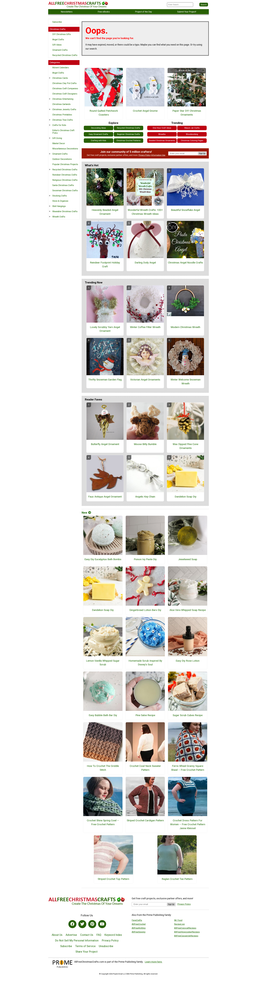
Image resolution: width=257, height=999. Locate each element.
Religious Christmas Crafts (65, 180)
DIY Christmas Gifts (61, 34)
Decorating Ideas (98, 128)
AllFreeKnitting (138, 928)
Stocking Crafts (59, 195)
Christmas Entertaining (62, 99)
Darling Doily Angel (145, 262)
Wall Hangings (59, 206)
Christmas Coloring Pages (192, 140)
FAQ (98, 934)
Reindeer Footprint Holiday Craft (105, 264)
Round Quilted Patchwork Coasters (104, 112)
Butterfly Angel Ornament (105, 444)
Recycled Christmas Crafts (64, 55)
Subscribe (57, 22)
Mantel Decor (58, 143)
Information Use (158, 155)
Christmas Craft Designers (64, 93)
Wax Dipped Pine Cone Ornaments (185, 446)
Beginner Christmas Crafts (128, 134)
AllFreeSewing (138, 932)
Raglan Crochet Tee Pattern (177, 878)
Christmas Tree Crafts (62, 120)
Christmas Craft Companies (65, 88)
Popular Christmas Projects (65, 164)
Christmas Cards (60, 78)
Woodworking (192, 134)
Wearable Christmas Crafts (65, 211)
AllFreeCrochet (139, 924)
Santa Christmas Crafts (63, 185)
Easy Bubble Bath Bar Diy (103, 715)
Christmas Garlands (61, 104)
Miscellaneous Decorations (65, 148)
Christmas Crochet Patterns (128, 140)
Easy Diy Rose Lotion (187, 660)
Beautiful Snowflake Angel (185, 210)
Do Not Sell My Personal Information (77, 940)
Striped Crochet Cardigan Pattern (145, 820)
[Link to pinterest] (92, 924)
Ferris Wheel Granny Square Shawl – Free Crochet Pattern (187, 767)
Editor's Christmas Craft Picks (63, 131)
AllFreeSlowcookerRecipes (187, 932)
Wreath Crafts (58, 216)
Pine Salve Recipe (145, 715)
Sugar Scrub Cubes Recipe (188, 715)
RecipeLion (179, 924)
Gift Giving (57, 138)
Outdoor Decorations (62, 159)
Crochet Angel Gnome (145, 110)
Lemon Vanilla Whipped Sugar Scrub (103, 662)
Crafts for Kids (59, 125)
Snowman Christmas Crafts (65, 190)
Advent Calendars (60, 67)
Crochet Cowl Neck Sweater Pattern (145, 767)
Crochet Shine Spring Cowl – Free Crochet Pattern (103, 822)
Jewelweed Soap (187, 559)
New (84, 512)
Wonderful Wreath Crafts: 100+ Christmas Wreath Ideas (145, 211)
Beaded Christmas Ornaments (162, 140)
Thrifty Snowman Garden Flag (105, 379)
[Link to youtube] (102, 924)
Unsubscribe (106, 946)
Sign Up (202, 153)
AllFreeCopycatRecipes (185, 928)
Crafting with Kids (98, 140)
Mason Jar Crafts (192, 128)
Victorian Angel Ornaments (145, 379)
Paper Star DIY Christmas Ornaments (186, 112)
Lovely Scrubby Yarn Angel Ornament (105, 329)
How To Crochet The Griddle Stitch (103, 767)
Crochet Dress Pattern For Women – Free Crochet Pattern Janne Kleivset (187, 824)
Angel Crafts (58, 39)
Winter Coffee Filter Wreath (145, 327)
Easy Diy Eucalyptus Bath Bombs (102, 559)
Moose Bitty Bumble (145, 444)
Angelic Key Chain (145, 496)
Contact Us (86, 934)
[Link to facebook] (72, 924)
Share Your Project (86, 951)
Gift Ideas (57, 44)
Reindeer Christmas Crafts (64, 175)
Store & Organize (60, 201)
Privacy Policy (145, 155)
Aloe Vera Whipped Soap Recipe (187, 610)
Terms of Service (85, 946)
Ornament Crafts (60, 50)
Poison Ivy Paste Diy (145, 559)
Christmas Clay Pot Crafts (64, 83)
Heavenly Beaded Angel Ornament (105, 211)
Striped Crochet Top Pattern (113, 878)
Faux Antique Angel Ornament (105, 496)
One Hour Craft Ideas (162, 128)
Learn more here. (153, 961)
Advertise (71, 934)
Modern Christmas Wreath (185, 327)
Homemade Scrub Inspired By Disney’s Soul (145, 662)
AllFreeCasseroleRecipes (186, 936)
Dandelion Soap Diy (185, 496)
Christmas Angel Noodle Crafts (185, 262)
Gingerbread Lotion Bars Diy (145, 610)
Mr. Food (178, 920)
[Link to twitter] (82, 924)
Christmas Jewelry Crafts (64, 109)
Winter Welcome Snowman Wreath (186, 381)
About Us (57, 934)
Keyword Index (113, 934)
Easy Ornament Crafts (98, 134)
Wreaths (162, 134)
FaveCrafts (137, 920)
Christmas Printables (62, 114)
